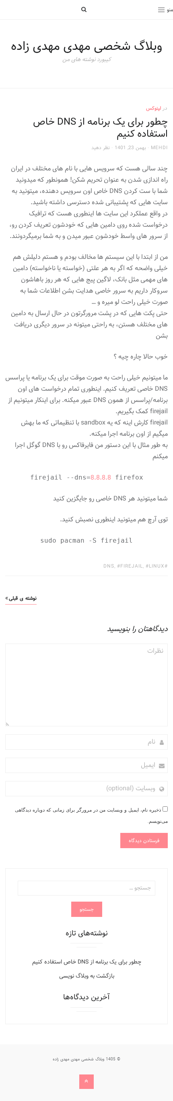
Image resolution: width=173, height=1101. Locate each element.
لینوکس (153, 108)
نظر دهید (100, 148)
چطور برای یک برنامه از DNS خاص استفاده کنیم (86, 962)
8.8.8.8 (101, 477)
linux (157, 566)
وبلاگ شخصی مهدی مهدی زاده (86, 46)
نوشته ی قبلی (23, 598)
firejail (131, 566)
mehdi (159, 148)
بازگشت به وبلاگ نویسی (86, 976)
